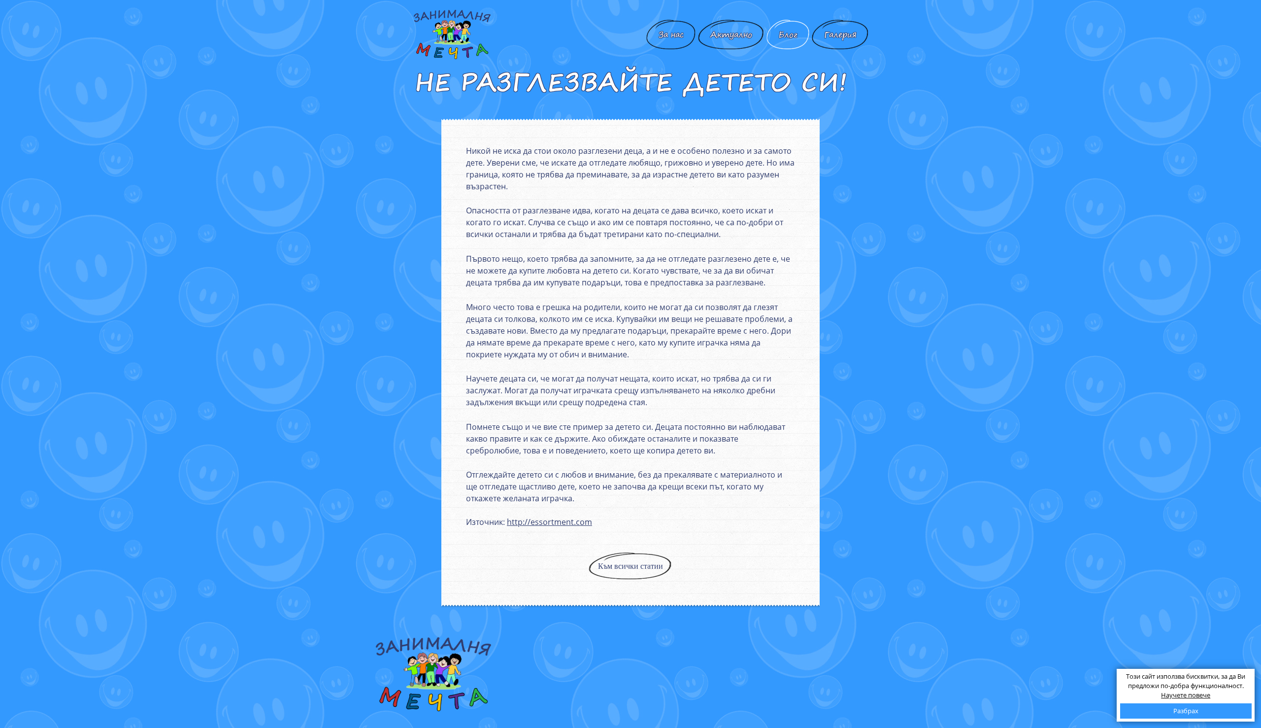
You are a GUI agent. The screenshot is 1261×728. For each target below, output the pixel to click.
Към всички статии (630, 566)
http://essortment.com (549, 522)
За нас (671, 34)
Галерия (840, 34)
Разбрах (1185, 710)
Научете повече (1185, 695)
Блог (788, 34)
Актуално (731, 34)
